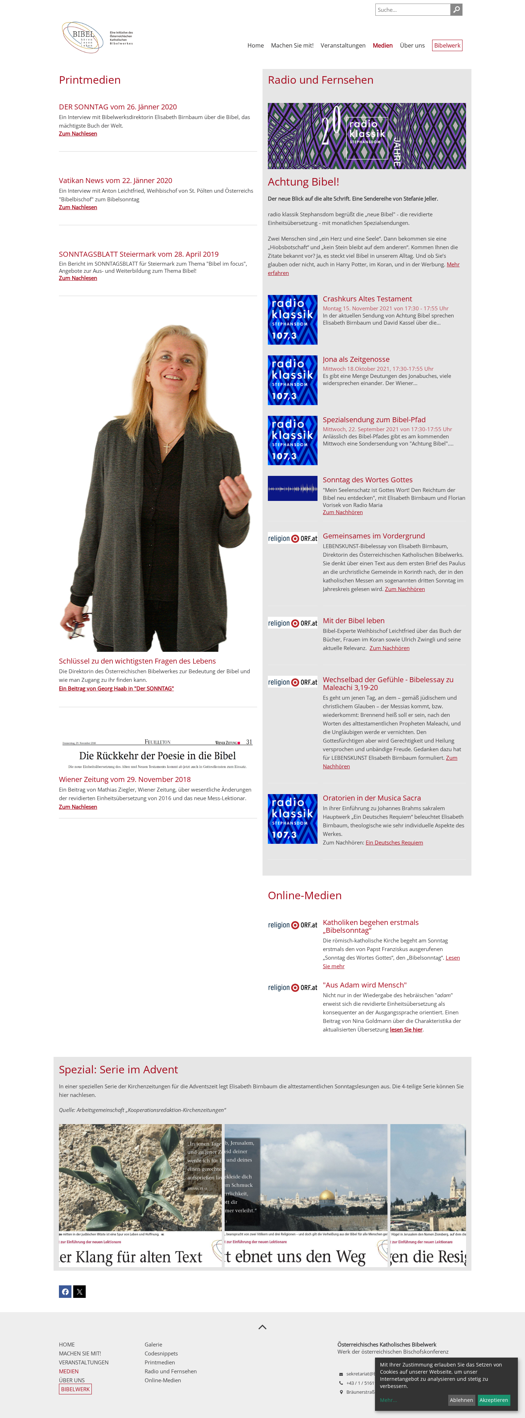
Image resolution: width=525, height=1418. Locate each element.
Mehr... (388, 1400)
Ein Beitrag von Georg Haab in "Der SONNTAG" (116, 688)
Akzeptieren (494, 1400)
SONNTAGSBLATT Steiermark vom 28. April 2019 (139, 254)
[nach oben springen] (262, 1326)
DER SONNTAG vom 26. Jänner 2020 (118, 107)
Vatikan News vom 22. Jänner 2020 (115, 180)
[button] (460, 1196)
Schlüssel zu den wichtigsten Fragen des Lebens (137, 661)
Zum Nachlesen (83, 1204)
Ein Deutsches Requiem (394, 842)
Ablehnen (461, 1400)
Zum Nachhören (343, 512)
